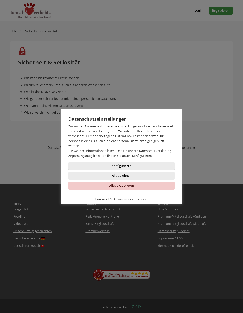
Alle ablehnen (121, 176)
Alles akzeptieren (121, 185)
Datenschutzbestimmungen (133, 199)
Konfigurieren (142, 156)
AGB (112, 199)
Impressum (101, 199)
